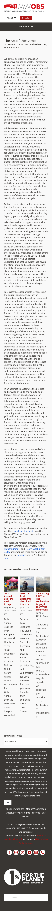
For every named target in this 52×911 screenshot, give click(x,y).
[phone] (42, 852)
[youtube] (29, 852)
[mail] (36, 852)
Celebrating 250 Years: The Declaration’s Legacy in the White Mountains (43, 602)
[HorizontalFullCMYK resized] (24, 5)
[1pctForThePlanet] (24, 870)
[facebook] (9, 852)
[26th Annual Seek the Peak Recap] (13, 584)
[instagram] (16, 852)
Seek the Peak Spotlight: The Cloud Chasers (25, 599)
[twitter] (22, 852)
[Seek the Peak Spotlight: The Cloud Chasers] (29, 584)
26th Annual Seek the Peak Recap (8, 599)
